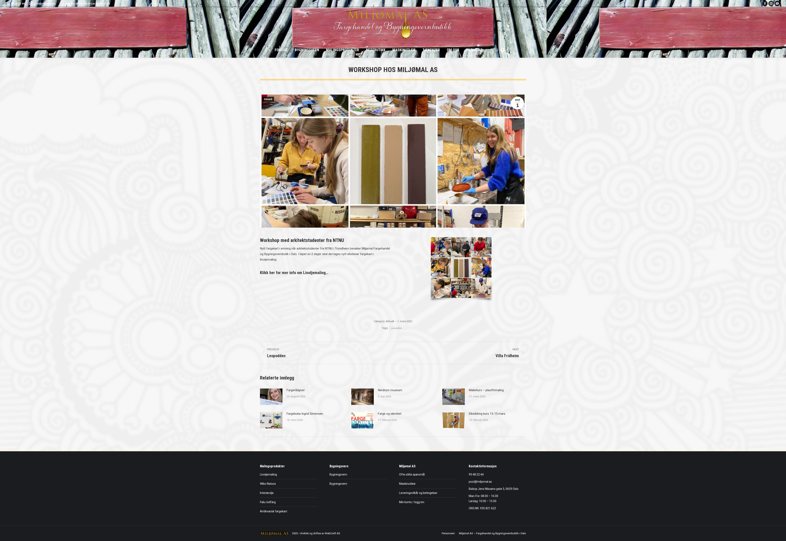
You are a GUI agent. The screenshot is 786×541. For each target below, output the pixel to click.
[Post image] (271, 397)
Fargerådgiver (296, 390)
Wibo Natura (268, 483)
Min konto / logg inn (411, 502)
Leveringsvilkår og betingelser (418, 493)
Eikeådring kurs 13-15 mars (487, 414)
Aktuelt (268, 99)
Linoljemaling (268, 474)
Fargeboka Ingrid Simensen (305, 414)
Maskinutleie (407, 483)
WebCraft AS (332, 533)
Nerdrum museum (390, 390)
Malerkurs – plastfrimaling (486, 390)
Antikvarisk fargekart (273, 511)
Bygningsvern (338, 474)
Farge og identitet (389, 414)
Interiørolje (267, 493)
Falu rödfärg (268, 502)
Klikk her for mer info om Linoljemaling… (294, 272)
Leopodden (396, 328)
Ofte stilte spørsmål (412, 474)
